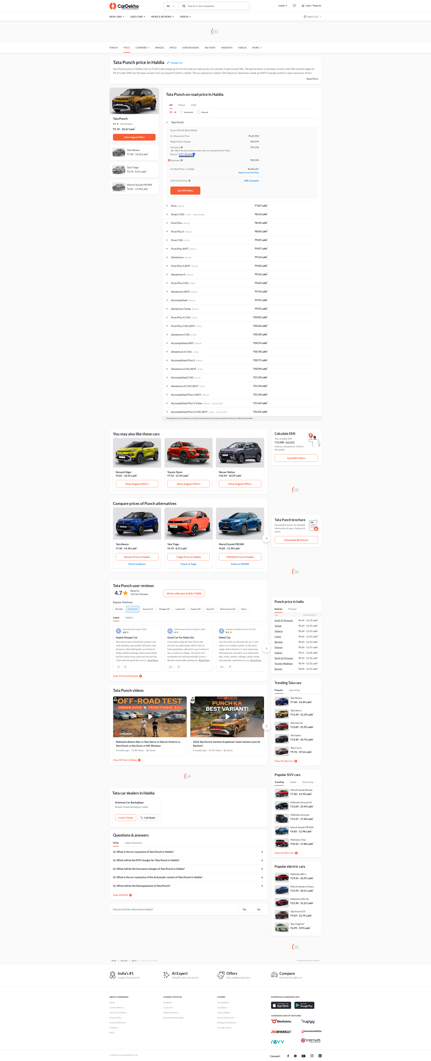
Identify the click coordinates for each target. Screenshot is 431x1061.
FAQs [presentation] (116, 842)
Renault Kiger (123, 472)
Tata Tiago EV (297, 923)
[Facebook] (288, 1056)
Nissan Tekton (227, 472)
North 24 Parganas (284, 658)
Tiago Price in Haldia (188, 556)
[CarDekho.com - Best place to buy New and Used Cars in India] (124, 6)
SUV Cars (289, 852)
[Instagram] (311, 1056)
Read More (312, 78)
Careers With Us (116, 1007)
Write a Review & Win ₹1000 (184, 593)
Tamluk (278, 625)
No (258, 909)
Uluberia (279, 631)
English (281, 5)
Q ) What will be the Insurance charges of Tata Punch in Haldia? (149, 868)
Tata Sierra (295, 710)
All (170, 105)
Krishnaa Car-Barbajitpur (129, 802)
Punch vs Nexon (136, 563)
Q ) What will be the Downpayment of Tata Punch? (141, 885)
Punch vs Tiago (188, 563)
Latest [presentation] (293, 782)
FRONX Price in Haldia (240, 556)
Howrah (278, 647)
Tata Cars (288, 760)
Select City (312, 16)
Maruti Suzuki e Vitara (302, 886)
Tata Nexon (122, 544)
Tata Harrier (296, 722)
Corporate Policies (117, 1022)
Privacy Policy (115, 1017)
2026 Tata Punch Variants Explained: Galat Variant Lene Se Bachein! (226, 743)
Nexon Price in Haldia (137, 556)
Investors (113, 1027)
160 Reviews (126, 124)
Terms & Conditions (118, 1012)
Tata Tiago (173, 544)
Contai (278, 636)
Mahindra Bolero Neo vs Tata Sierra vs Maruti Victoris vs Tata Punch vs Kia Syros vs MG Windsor (148, 743)
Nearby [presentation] (278, 608)
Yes (244, 909)
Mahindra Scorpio (299, 814)
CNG (193, 105)
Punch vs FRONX (240, 563)
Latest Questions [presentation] (133, 842)
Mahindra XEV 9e (299, 899)
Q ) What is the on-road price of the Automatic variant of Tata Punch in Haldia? (157, 877)
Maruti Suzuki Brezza (301, 789)
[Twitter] (295, 1056)
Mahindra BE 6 (298, 874)
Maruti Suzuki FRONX (231, 544)
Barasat (278, 669)
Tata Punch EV (297, 911)
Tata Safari (295, 735)
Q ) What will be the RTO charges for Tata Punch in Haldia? (146, 860)
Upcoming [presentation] (294, 690)
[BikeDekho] (281, 1021)
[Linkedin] (320, 1056)
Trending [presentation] (279, 782)
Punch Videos (129, 759)
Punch (113, 47)
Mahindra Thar (298, 839)
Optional (175, 160)
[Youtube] (303, 1056)
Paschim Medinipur (284, 663)
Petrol (181, 105)
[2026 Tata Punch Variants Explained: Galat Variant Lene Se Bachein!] (227, 717)
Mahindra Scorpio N (301, 802)
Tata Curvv (296, 747)
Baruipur (279, 642)
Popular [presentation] (292, 608)
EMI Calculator (251, 180)
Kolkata (278, 652)
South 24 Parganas (284, 620)
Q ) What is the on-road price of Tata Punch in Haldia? (143, 851)
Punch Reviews (130, 675)
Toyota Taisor (175, 472)
